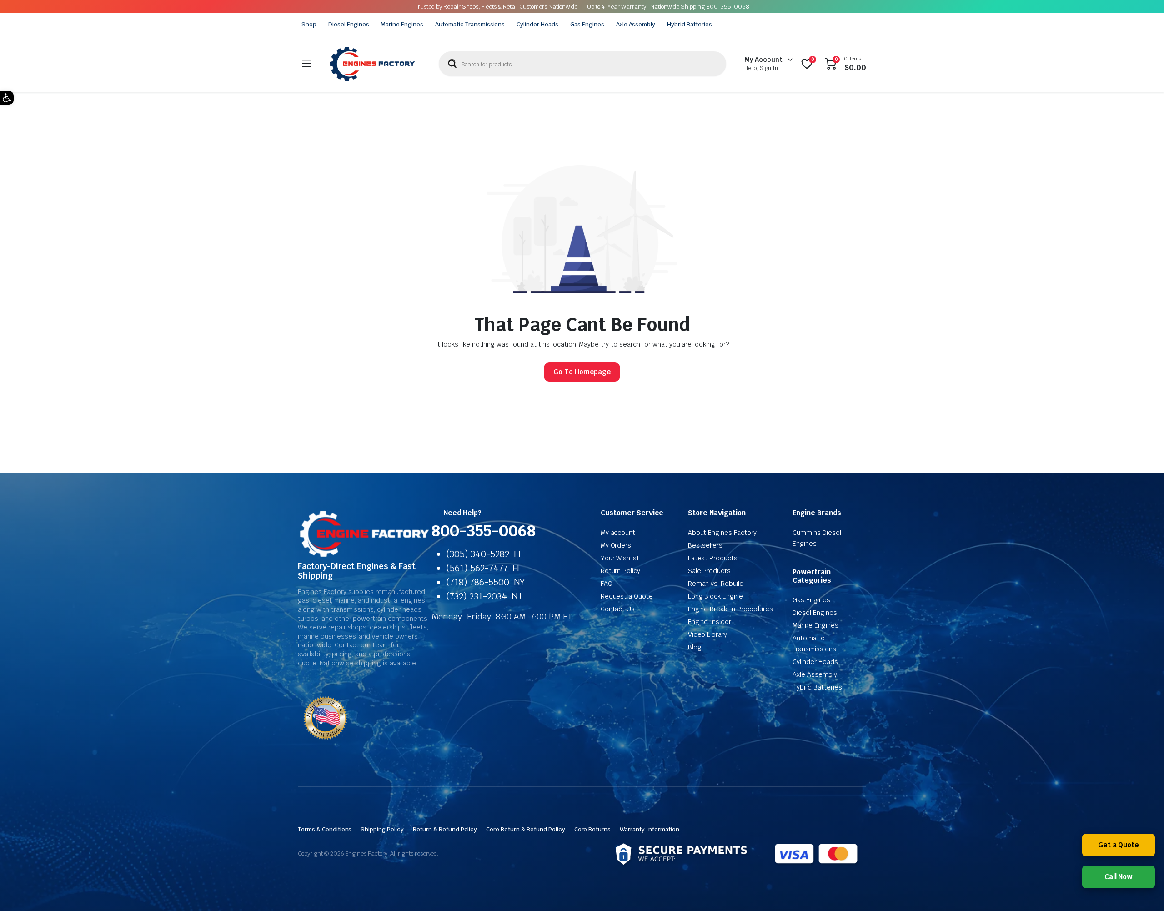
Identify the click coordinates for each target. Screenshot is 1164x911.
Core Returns (592, 829)
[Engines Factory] (372, 64)
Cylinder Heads (537, 24)
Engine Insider (710, 622)
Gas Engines (587, 24)
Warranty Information (649, 829)
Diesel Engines (348, 24)
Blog (695, 647)
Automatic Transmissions (470, 24)
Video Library (708, 634)
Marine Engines (402, 24)
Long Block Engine (715, 596)
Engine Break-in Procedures (730, 609)
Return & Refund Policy (445, 829)
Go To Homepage (582, 371)
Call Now (1118, 876)
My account (618, 532)
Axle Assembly (636, 24)
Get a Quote (1118, 845)
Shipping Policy (382, 829)
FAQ (606, 583)
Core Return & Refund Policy (525, 829)
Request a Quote (627, 596)
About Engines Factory (722, 532)
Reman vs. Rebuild (716, 583)
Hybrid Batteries (689, 24)
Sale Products (709, 571)
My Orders (616, 545)
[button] (7, 98)
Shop (308, 24)
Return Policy (621, 571)
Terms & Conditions (324, 829)
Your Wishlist (620, 558)
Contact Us (618, 609)
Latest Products (713, 558)
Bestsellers (705, 545)
